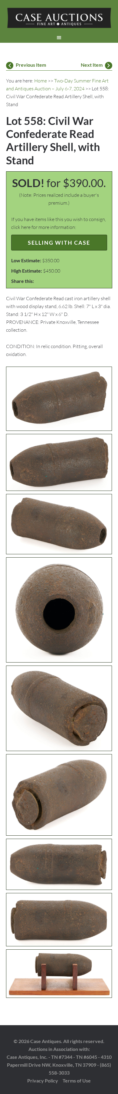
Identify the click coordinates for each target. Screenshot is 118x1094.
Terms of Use (77, 1080)
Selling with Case (59, 242)
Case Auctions (59, 18)
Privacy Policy (42, 1080)
